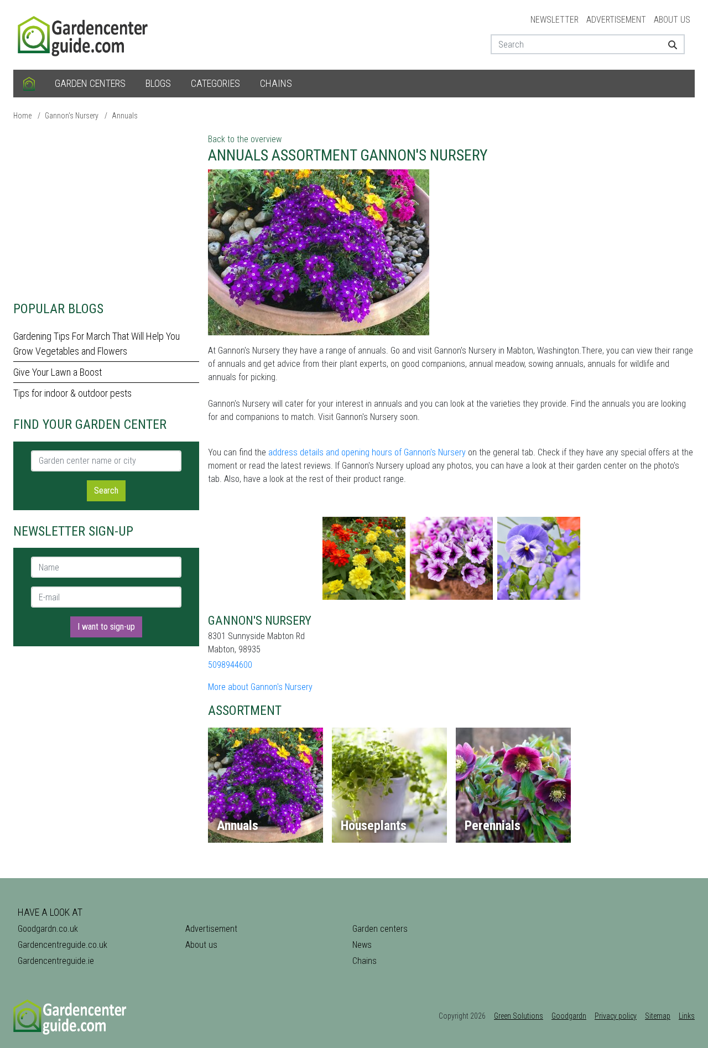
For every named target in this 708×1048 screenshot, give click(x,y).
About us (672, 19)
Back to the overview (245, 139)
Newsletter (554, 19)
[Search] (668, 44)
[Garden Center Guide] (84, 34)
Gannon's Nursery (71, 115)
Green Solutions (518, 1015)
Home (22, 115)
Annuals (125, 115)
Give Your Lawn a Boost (57, 372)
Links (687, 1015)
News (362, 945)
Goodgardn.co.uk (48, 929)
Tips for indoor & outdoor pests (72, 393)
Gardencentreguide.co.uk (62, 945)
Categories (215, 83)
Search (106, 490)
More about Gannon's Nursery (260, 687)
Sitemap (657, 1015)
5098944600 (230, 665)
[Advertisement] (106, 210)
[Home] (29, 83)
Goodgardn (568, 1015)
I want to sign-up (106, 626)
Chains (276, 83)
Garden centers (90, 83)
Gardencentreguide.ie (56, 961)
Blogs (158, 83)
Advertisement (616, 19)
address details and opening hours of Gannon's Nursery (367, 452)
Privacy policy (616, 1015)
